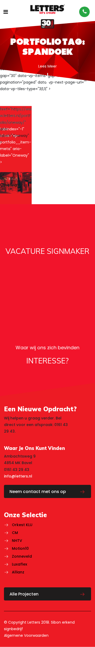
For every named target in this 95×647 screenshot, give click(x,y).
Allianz (18, 572)
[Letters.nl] (47, 9)
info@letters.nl (18, 476)
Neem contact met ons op (38, 492)
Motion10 (20, 548)
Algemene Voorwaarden (26, 635)
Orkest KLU (22, 524)
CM (15, 532)
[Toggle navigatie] (5, 11)
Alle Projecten (24, 594)
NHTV (17, 540)
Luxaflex (19, 564)
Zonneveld (22, 556)
